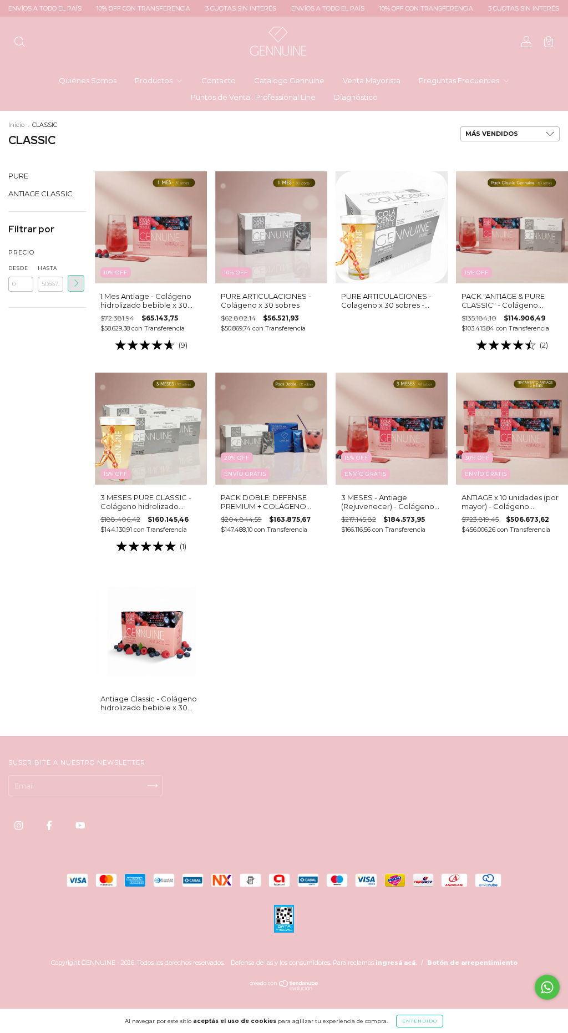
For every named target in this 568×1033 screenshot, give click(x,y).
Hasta (47, 268)
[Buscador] (19, 42)
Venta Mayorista (371, 80)
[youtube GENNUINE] (80, 825)
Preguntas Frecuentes (460, 80)
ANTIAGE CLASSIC (40, 193)
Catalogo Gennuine (289, 80)
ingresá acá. (396, 962)
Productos (154, 80)
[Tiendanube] (284, 987)
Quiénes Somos (87, 80)
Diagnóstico (356, 97)
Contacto (218, 80)
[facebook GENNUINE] (50, 825)
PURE (18, 175)
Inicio (16, 125)
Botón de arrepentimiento (472, 962)
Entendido (419, 1021)
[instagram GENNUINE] (19, 825)
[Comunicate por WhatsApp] (547, 987)
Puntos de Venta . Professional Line (253, 97)
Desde (18, 268)
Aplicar (76, 283)
